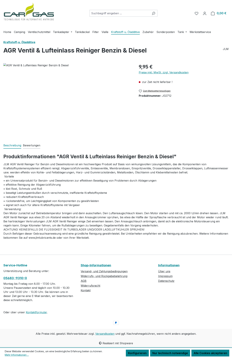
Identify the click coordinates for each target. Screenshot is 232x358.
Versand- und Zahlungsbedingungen (104, 271)
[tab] (12, 145)
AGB (83, 281)
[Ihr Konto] (205, 13)
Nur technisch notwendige (170, 353)
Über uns (164, 271)
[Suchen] (153, 13)
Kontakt (86, 290)
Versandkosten (104, 333)
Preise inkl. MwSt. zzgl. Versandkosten (164, 72)
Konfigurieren (137, 353)
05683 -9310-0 (15, 278)
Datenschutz (166, 281)
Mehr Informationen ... (17, 354)
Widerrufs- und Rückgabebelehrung (104, 276)
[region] (67, 99)
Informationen (169, 265)
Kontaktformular (36, 312)
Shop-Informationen (96, 265)
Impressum (165, 276)
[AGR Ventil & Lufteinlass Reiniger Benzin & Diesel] (67, 99)
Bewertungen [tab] (31, 145)
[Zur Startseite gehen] (28, 12)
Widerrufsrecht (90, 285)
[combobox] (120, 13)
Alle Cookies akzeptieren (210, 353)
